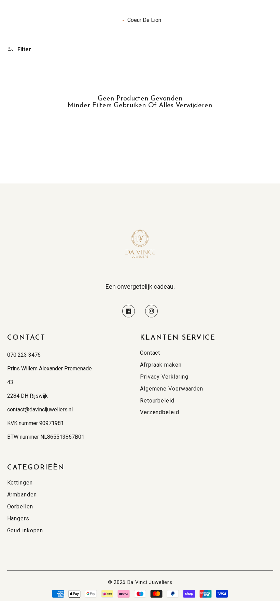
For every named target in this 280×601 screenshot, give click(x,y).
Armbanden (22, 494)
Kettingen (20, 482)
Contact (150, 353)
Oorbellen (20, 506)
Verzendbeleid (159, 412)
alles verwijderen (185, 105)
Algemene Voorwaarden (171, 388)
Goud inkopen (25, 530)
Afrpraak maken (161, 364)
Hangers (18, 518)
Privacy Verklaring (164, 376)
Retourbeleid (157, 400)
